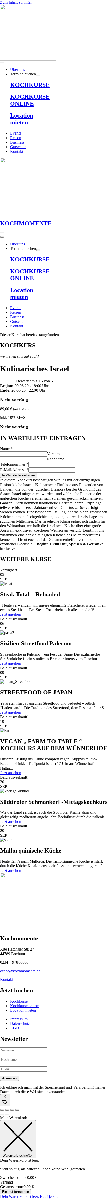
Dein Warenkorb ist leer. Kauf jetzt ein (30, 1196)
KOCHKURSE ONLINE (30, 100)
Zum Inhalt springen (16, 2)
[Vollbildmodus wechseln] (7, 1110)
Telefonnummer (14, 464)
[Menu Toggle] (2, 62)
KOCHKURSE (30, 84)
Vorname (54, 454)
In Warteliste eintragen (18, 475)
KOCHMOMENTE (26, 223)
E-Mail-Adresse (14, 470)
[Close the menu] (2, 237)
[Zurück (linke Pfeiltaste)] (2, 1114)
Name (6, 449)
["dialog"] (54, 1157)
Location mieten (21, 119)
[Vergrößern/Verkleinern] (2, 1110)
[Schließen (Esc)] (17, 1110)
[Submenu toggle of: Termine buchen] (38, 75)
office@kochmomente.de (20, 971)
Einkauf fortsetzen (15, 1192)
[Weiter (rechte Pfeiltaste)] (7, 1114)
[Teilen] (12, 1110)
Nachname (55, 459)
